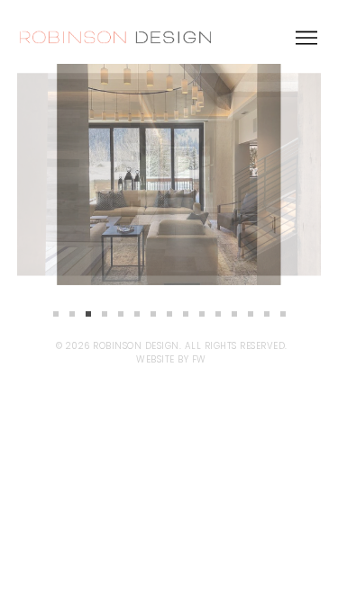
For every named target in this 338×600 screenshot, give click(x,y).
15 (283, 314)
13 (250, 314)
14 (266, 314)
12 (234, 314)
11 (218, 314)
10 (202, 314)
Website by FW (171, 359)
